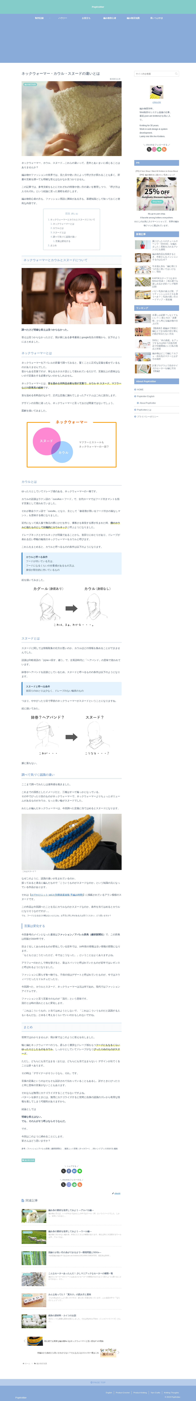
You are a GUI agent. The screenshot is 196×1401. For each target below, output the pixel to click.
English (109, 1393)
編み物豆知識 (29, 1160)
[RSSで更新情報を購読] (79, 1184)
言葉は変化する (62, 241)
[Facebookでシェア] (69, 1171)
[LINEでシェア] (79, 1171)
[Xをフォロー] (63, 1184)
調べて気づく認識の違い (64, 236)
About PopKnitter (148, 403)
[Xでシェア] (63, 1171)
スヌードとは (59, 232)
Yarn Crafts (155, 1393)
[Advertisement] (98, 44)
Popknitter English (145, 396)
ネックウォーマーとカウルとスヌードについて (72, 219)
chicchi (157, 102)
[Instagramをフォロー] (69, 1184)
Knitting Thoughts (171, 1393)
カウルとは (58, 228)
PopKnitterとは (144, 410)
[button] (176, 73)
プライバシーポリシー (147, 416)
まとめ (53, 245)
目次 (67, 213)
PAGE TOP (99, 1382)
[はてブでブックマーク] (74, 1171)
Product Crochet (123, 1393)
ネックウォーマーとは (63, 224)
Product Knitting (140, 1393)
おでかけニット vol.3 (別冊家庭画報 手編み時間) (57, 895)
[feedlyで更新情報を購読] (74, 1184)
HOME (140, 389)
